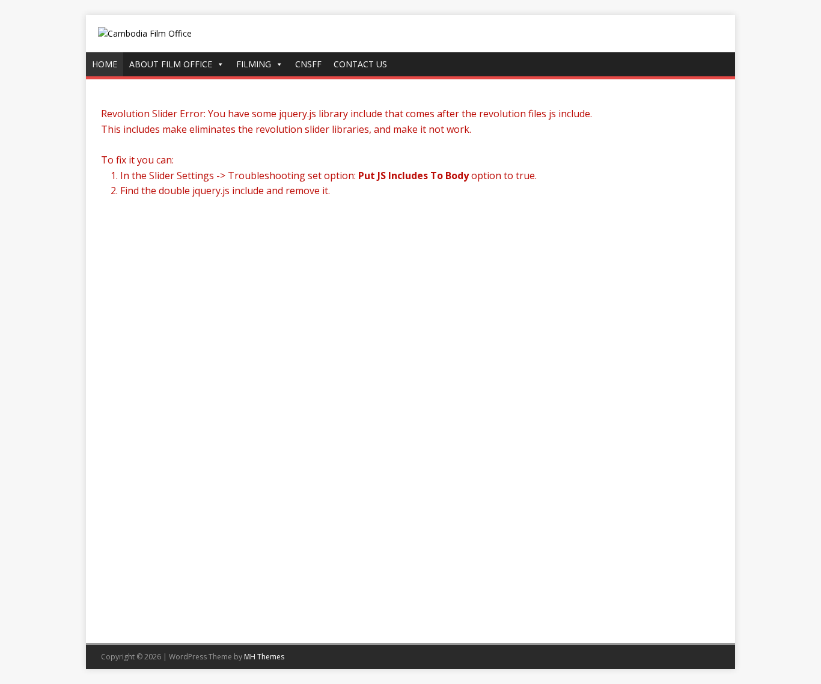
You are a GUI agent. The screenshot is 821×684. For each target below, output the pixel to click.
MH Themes (264, 657)
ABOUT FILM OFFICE (170, 64)
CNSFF (308, 64)
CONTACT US (360, 64)
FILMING (253, 64)
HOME (104, 64)
